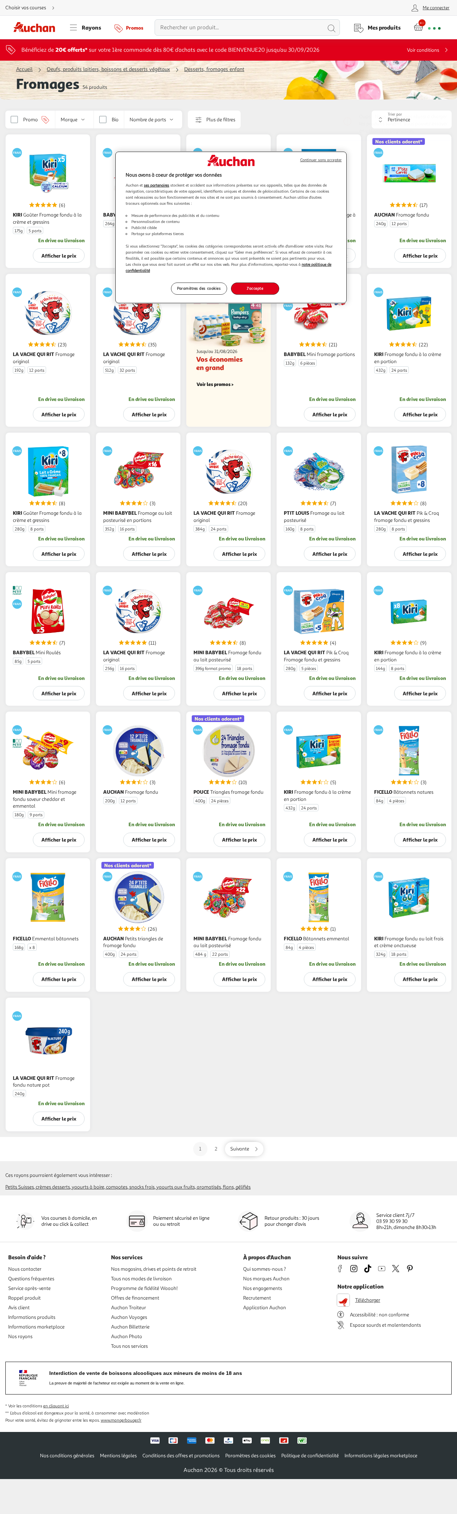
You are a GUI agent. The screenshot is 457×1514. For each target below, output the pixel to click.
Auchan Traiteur (128, 1308)
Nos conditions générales (67, 1456)
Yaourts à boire (88, 1187)
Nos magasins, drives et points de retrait (153, 1269)
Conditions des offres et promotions (181, 1456)
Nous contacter (24, 1269)
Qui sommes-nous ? (264, 1269)
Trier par (395, 114)
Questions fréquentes (31, 1279)
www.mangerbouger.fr (121, 1420)
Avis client (19, 1308)
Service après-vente (29, 1288)
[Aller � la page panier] (427, 27)
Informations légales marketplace (381, 1456)
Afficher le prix (58, 256)
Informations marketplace (36, 1327)
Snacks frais (142, 1187)
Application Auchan (264, 1308)
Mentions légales (118, 1456)
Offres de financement (135, 1298)
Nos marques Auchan (266, 1279)
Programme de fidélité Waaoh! (144, 1288)
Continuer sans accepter (321, 160)
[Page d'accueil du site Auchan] (37, 27)
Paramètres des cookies (199, 288)
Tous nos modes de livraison (141, 1279)
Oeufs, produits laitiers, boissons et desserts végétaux (108, 69)
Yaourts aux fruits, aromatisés (188, 1187)
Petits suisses (19, 1187)
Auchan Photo (126, 1336)
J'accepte (255, 288)
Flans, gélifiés (237, 1187)
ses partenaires (156, 185)
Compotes (116, 1187)
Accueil (24, 69)
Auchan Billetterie (130, 1327)
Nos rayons (20, 1336)
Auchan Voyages (129, 1317)
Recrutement (257, 1298)
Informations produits (31, 1317)
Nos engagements (262, 1288)
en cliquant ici (56, 1406)
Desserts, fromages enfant (214, 69)
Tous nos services (129, 1346)
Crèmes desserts (53, 1187)
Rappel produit (24, 1298)
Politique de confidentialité (310, 1456)
